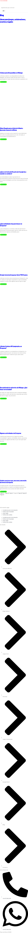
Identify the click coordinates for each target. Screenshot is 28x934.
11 (2, 494)
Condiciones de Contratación (10, 510)
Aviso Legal (5, 513)
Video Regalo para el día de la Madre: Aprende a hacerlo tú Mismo (11, 129)
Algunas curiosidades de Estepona (10, 433)
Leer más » (3, 82)
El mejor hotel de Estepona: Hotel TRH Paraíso (14, 275)
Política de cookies (7, 515)
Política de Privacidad (8, 511)
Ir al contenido (3, 0)
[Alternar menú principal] (4, 10)
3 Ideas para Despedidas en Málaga (11, 73)
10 (24, 493)
